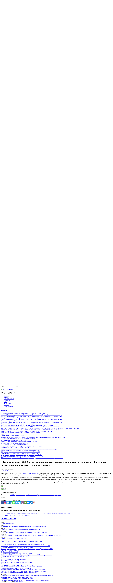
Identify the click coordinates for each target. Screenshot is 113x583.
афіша (5, 402)
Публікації (7, 400)
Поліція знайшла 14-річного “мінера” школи (17, 515)
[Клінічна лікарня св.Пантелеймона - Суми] (56, 12)
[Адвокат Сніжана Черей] (56, 25)
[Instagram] (5, 502)
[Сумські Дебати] (7, 389)
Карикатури (7, 403)
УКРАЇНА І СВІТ (9, 399)
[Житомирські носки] (56, 38)
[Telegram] (16, 502)
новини (4, 410)
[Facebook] (2, 502)
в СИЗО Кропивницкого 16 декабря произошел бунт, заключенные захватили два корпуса (35, 495)
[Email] (25, 502)
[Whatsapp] (13, 502)
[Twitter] (7, 502)
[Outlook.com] (31, 502)
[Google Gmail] (34, 502)
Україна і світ (4, 470)
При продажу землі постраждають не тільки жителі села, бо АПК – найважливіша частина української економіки (37, 513)
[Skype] (19, 502)
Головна (6, 396)
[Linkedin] (10, 502)
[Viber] (22, 502)
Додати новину (8, 406)
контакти (6, 405)
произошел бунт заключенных (30, 473)
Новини (6, 397)
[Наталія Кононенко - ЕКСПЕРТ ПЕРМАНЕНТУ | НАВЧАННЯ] (56, 50)
